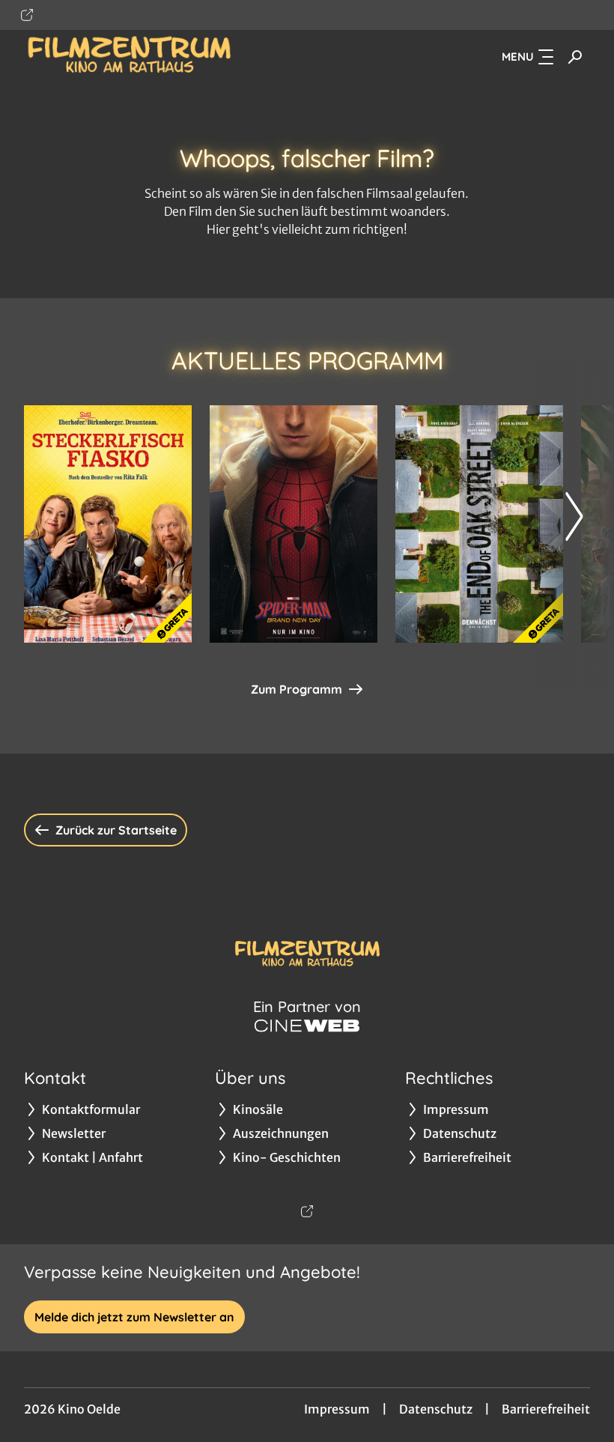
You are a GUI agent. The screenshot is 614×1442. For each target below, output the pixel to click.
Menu (518, 56)
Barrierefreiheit (546, 1409)
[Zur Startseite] (129, 57)
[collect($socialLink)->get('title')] (27, 15)
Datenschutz (435, 1409)
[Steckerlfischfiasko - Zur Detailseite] (108, 524)
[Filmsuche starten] (575, 57)
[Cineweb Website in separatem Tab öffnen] (307, 1025)
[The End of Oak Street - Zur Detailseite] (479, 524)
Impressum (337, 1409)
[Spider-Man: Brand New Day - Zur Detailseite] (293, 524)
